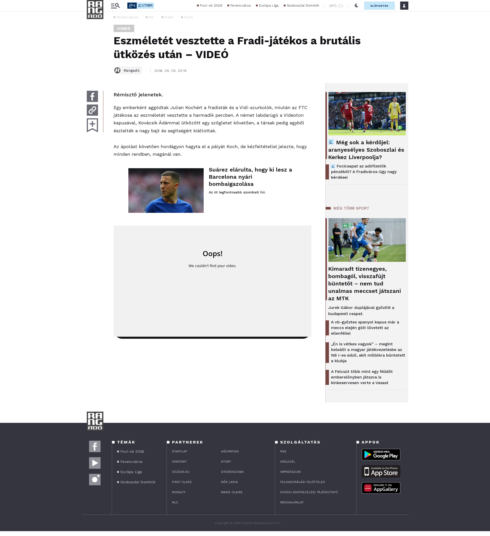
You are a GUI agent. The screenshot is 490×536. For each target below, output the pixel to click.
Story (226, 461)
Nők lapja (229, 482)
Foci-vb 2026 (211, 5)
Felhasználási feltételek (302, 482)
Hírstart (179, 461)
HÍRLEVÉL (287, 461)
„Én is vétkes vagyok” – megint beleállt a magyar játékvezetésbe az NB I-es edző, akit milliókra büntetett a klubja (368, 352)
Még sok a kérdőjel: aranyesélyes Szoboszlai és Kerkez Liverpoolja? (366, 149)
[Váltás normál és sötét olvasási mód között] (356, 6)
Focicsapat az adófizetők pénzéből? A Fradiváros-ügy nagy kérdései (364, 172)
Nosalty (179, 492)
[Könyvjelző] (92, 125)
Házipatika (230, 451)
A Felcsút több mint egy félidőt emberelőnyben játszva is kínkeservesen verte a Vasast (362, 377)
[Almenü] (115, 5)
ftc (151, 17)
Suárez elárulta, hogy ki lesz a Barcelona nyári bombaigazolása (250, 176)
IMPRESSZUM (290, 472)
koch (188, 17)
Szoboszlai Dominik (303, 5)
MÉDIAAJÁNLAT (292, 502)
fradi (169, 17)
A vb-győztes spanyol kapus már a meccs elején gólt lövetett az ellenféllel (365, 328)
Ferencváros (240, 5)
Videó (124, 28)
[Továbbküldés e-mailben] (92, 110)
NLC (175, 502)
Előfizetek (379, 5)
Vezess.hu (181, 472)
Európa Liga (268, 5)
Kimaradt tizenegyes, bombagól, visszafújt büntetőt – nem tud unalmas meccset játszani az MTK (364, 284)
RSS (283, 451)
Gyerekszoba (232, 472)
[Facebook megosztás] (92, 96)
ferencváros (127, 17)
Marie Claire (232, 492)
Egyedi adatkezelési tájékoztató (309, 492)
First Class (182, 482)
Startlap (179, 451)
